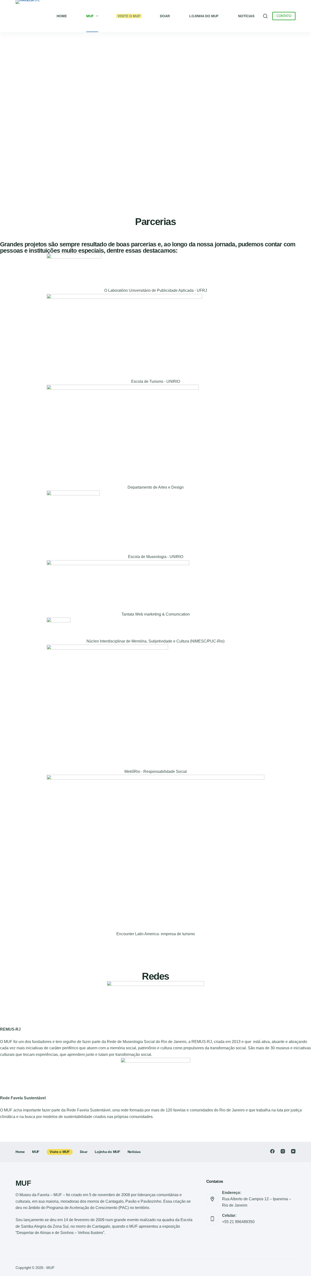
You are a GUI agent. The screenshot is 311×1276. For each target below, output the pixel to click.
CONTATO (283, 16)
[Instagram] (283, 1151)
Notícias (246, 16)
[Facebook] (272, 1151)
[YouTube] (293, 1151)
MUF (90, 16)
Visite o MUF (60, 1152)
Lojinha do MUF (204, 16)
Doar (83, 1152)
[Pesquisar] (265, 16)
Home (62, 16)
